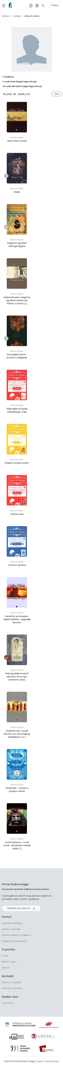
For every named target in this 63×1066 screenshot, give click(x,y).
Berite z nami (9, 961)
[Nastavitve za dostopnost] (31, 5)
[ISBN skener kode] (37, 5)
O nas (5, 955)
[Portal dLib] (17, 1036)
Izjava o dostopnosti (48, 1061)
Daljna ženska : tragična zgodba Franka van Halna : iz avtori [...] (17, 300)
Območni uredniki (12, 988)
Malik (17, 192)
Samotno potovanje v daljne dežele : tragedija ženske (16, 619)
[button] (3, 5)
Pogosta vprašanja (12, 923)
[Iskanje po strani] (43, 5)
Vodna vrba (16, 514)
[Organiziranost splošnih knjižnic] (49, 1025)
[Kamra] (46, 1048)
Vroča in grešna (17, 565)
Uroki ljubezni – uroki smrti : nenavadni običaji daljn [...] (17, 845)
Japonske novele (17, 140)
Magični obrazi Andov (17, 462)
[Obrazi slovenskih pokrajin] (20, 1048)
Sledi (57, 94)
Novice (6, 967)
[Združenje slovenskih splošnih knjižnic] (43, 1037)
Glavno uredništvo (12, 982)
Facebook (7, 1003)
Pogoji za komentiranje (14, 941)
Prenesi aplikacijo (19, 908)
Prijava (54, 5)
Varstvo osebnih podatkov (16, 935)
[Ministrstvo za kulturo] (20, 1025)
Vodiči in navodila (11, 929)
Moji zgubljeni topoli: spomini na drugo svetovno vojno (17, 676)
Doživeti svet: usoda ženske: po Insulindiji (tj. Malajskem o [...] (17, 733)
